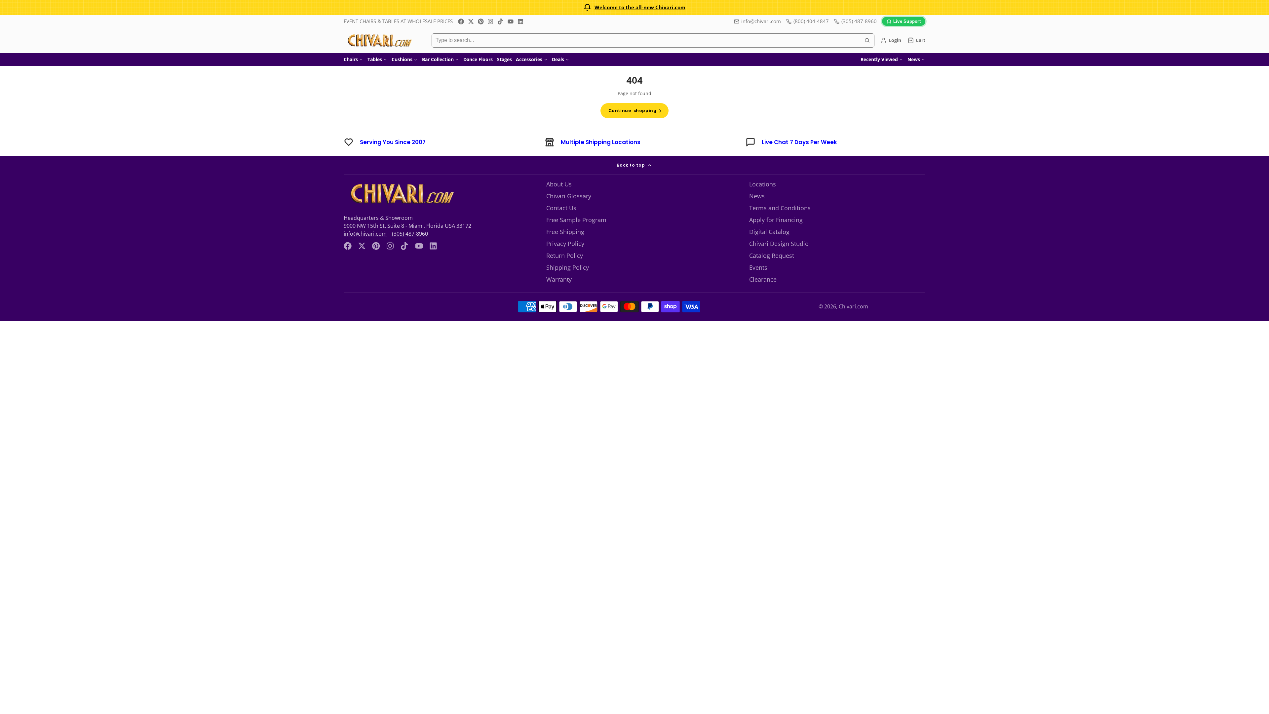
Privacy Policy (565, 244)
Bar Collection (438, 59)
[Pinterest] (481, 21)
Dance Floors (478, 59)
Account (891, 40)
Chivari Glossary (568, 196)
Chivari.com (853, 306)
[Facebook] (461, 21)
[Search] (867, 41)
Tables (374, 59)
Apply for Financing (776, 220)
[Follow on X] (471, 21)
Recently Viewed (879, 59)
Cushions (402, 59)
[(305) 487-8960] (855, 21)
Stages (504, 59)
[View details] (401, 194)
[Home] (379, 40)
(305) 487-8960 (410, 233)
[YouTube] (511, 21)
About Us (559, 184)
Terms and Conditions (780, 208)
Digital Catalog (769, 232)
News (913, 59)
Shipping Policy (567, 267)
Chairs (351, 59)
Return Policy (564, 255)
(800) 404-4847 (811, 21)
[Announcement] (634, 7)
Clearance (763, 279)
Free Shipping (565, 232)
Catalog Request (771, 255)
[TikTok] (501, 21)
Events (758, 267)
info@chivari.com (761, 21)
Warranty (559, 279)
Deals (558, 59)
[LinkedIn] (520, 21)
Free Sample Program (576, 220)
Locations (762, 184)
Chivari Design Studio (779, 244)
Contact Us (561, 208)
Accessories (529, 59)
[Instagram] (491, 21)
